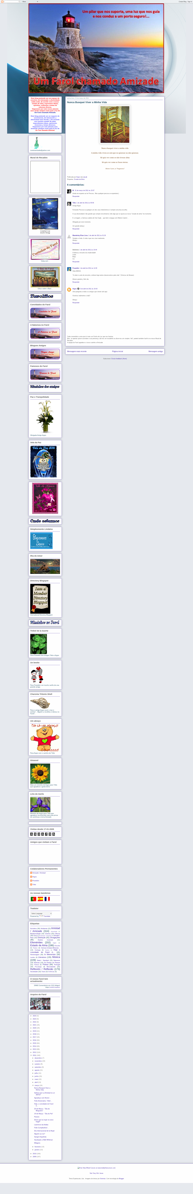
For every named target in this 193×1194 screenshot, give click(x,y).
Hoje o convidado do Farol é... (45, 951)
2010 (35, 1153)
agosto (37, 1070)
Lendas (32, 957)
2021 (35, 1025)
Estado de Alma (79, 179)
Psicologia (38, 967)
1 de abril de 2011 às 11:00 (88, 268)
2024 (35, 1016)
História (47, 950)
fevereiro (38, 1147)
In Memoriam (50, 954)
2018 (35, 1034)
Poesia (45, 964)
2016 (35, 1040)
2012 (35, 1052)
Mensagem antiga (156, 351)
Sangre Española (40, 1137)
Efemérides (36, 942)
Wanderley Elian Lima (80, 235)
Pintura (36, 964)
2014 (35, 1046)
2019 (35, 1031)
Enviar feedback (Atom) (119, 358)
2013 (35, 1049)
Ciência (57, 933)
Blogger (121, 1178)
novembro (38, 1061)
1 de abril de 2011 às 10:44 (88, 250)
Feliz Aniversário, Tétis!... (43, 1101)
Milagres (37, 1143)
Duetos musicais (45, 940)
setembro (38, 1067)
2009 (35, 1156)
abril (36, 1082)
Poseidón (75, 268)
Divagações (55, 937)
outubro (38, 1064)
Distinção (41, 937)
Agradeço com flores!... (42, 1098)
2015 (35, 1043)
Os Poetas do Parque (52, 962)
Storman (103, 1178)
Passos (36, 1117)
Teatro (44, 971)
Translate (47, 916)
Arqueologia (54, 931)
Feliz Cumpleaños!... (41, 1128)
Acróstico (33, 928)
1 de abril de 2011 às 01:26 (97, 235)
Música (56, 957)
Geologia (37, 950)
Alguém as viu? (39, 1134)
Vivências (51, 971)
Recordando (51, 967)
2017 (35, 1037)
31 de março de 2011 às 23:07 (84, 190)
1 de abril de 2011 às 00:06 (85, 203)
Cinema (47, 933)
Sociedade (34, 971)
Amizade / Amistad (39, 873)
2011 (35, 1055)
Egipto (54, 943)
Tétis (74, 203)
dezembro (38, 1058)
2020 (35, 1028)
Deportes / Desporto (45, 935)
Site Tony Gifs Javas (96, 1173)
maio (37, 1079)
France (35, 948)
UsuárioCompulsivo (54, 987)
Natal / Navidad (43, 960)
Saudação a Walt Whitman (43, 1140)
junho (37, 1076)
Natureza (56, 960)
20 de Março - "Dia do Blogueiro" (42, 1110)
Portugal (57, 964)
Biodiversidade (35, 933)
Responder (75, 196)
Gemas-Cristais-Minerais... (50, 948)
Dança (36, 935)
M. (73, 190)
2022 (35, 1022)
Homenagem (34, 954)
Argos (74, 289)
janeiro (37, 1150)
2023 (35, 1019)
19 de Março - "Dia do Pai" (43, 1114)
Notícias (37, 962)
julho (36, 1073)
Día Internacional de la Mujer (44, 1131)
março (37, 1085)
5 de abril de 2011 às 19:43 (88, 289)
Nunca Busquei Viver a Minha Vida (42, 1089)
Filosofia (57, 946)
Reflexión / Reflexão (41, 969)
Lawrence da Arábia (41, 1125)
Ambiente (44, 928)
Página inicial (117, 351)
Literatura (42, 957)
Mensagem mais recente (77, 351)
